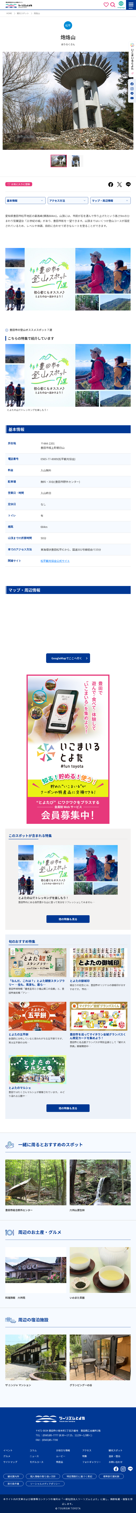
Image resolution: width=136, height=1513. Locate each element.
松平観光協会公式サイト (55, 561)
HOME (9, 13)
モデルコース (36, 1462)
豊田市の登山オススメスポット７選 (31, 330)
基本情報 (12, 201)
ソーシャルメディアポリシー (45, 1483)
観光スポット (23, 13)
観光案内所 (13, 1476)
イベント (8, 1450)
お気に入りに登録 (20, 184)
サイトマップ (10, 1462)
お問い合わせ (116, 1462)
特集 (84, 1456)
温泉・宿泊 (114, 1456)
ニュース (34, 1456)
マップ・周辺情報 (102, 201)
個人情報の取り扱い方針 (43, 1476)
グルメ (6, 1456)
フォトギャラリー (91, 1462)
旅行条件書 (13, 1483)
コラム (33, 1450)
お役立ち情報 (63, 1450)
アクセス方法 (57, 201)
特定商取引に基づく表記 (79, 1476)
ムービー (60, 1456)
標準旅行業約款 (111, 1476)
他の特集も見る (68, 919)
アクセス (86, 1450)
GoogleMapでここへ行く (66, 658)
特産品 (59, 1462)
